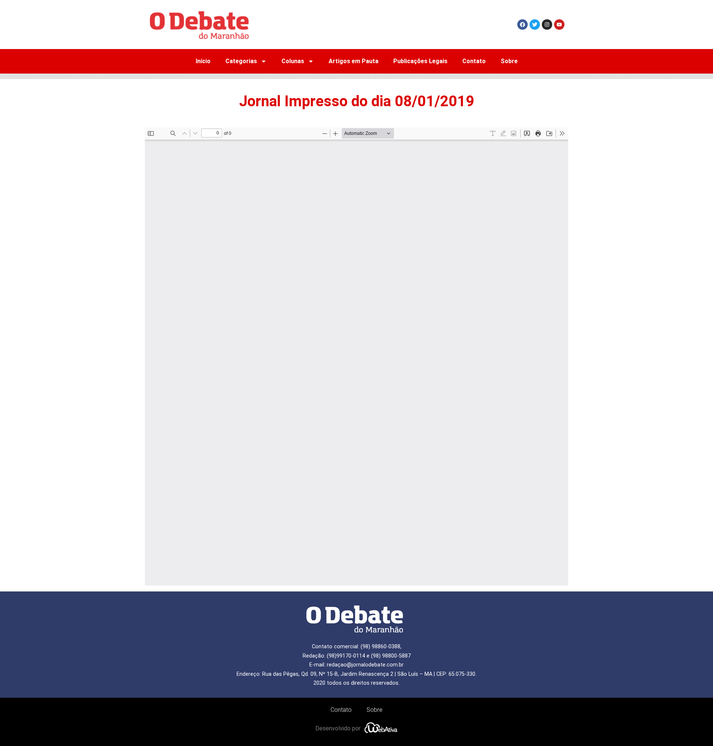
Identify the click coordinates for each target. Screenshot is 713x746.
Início (203, 61)
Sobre (509, 61)
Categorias (241, 61)
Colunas (292, 61)
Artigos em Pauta (353, 61)
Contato (474, 61)
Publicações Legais (420, 61)
